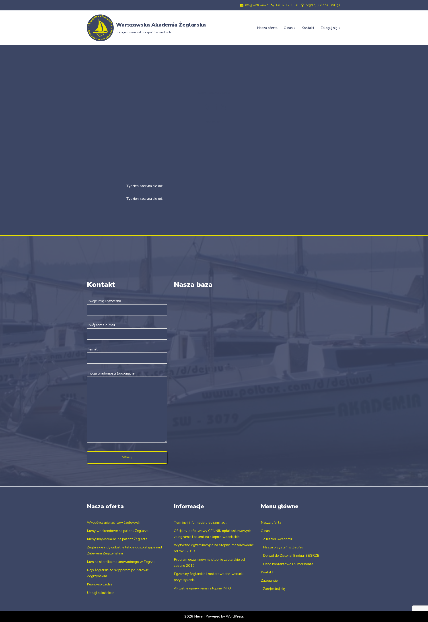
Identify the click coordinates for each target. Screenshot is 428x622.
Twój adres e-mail (101, 325)
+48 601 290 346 (287, 5)
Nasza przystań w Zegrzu (283, 547)
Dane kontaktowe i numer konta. (288, 564)
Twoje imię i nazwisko (104, 301)
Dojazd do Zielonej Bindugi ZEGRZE (291, 555)
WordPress (235, 616)
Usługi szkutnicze (100, 592)
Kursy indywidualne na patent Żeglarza (117, 539)
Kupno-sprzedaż (99, 584)
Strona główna (208, 93)
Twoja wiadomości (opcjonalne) (111, 373)
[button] (294, 28)
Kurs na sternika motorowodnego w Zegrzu (120, 561)
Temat (92, 349)
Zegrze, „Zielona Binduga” (323, 5)
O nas (265, 530)
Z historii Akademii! (277, 539)
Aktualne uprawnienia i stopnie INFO (202, 588)
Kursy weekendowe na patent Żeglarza (117, 530)
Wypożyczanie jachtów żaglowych (113, 522)
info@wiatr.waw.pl (257, 5)
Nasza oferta (267, 27)
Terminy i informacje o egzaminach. (200, 522)
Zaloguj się (269, 580)
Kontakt (308, 27)
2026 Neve (193, 616)
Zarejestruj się (274, 588)
